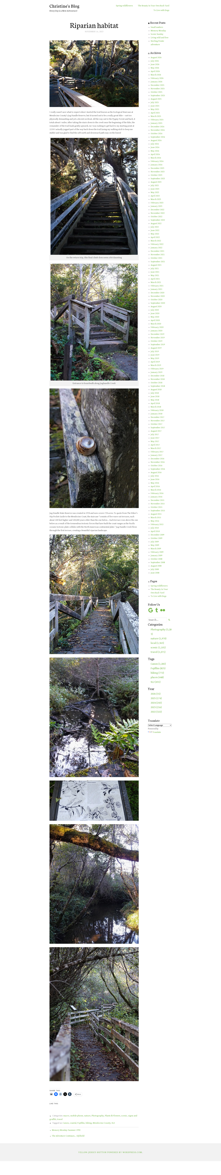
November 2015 (158, 504)
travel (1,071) (158, 652)
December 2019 (157, 334)
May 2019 (155, 358)
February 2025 (157, 120)
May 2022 (155, 234)
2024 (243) (156, 702)
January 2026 (156, 82)
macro (66, 1115)
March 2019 (156, 365)
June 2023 (155, 189)
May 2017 (155, 441)
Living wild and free (159, 37)
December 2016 (157, 458)
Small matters (157, 27)
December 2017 (157, 417)
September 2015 (158, 510)
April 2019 (155, 362)
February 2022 (157, 244)
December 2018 (157, 376)
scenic (124, 1115)
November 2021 (158, 254)
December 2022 (157, 209)
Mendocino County (102, 1123)
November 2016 (158, 462)
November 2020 (158, 296)
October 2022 (156, 216)
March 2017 (156, 448)
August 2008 (156, 566)
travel (60, 1119)
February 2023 (157, 203)
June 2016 (155, 479)
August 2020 (156, 306)
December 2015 (157, 500)
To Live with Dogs (161, 10)
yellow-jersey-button (92, 1152)
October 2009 (156, 538)
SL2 (113, 1123)
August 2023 (156, 182)
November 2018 (158, 379)
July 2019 (155, 351)
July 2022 (155, 227)
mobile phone (76, 1115)
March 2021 (156, 282)
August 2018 (156, 389)
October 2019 (156, 341)
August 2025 (156, 99)
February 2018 (157, 410)
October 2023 (156, 175)
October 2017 (156, 424)
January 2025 (156, 123)
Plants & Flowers (112, 1115)
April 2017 (155, 445)
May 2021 (155, 275)
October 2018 (156, 382)
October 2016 (156, 465)
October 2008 (156, 559)
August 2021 (156, 265)
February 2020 (157, 327)
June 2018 (155, 396)
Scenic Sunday (157, 34)
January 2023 (156, 206)
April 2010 (155, 531)
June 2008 (155, 573)
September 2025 (158, 95)
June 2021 (155, 272)
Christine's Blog (64, 6)
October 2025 (156, 92)
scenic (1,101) (158, 647)
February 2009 (157, 552)
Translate (157, 732)
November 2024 (158, 130)
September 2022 (158, 220)
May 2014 (155, 521)
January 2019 (156, 372)
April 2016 (155, 486)
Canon (66, 1123)
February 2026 (157, 78)
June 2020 (155, 313)
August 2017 (156, 431)
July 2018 (155, 393)
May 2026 (155, 68)
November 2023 (158, 171)
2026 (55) (155, 693)
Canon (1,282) (158, 663)
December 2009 (157, 535)
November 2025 (158, 88)
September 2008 (158, 562)
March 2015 (156, 517)
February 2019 (157, 369)
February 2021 (157, 286)
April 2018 (155, 403)
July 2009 (155, 542)
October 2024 (156, 133)
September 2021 (158, 261)
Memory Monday (158, 30)
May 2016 (155, 483)
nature (87, 1115)
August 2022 (156, 223)
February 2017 (157, 452)
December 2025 (157, 85)
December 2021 (157, 251)
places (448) (157, 677)
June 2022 (155, 230)
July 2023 (155, 185)
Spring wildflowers (124, 5)
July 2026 (155, 61)
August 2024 (156, 140)
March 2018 (156, 407)
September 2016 (158, 469)
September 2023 (158, 178)
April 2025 (155, 113)
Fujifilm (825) (158, 668)
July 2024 (155, 144)
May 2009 (155, 545)
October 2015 (156, 507)
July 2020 (155, 310)
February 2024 (157, 161)
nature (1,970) (158, 638)
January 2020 (156, 331)
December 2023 (157, 168)
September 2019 (158, 344)
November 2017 (158, 420)
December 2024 (157, 126)
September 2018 (158, 386)
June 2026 (155, 64)
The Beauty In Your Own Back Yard (153, 5)
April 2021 (155, 279)
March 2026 (156, 75)
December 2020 (157, 293)
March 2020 (156, 324)
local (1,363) (157, 643)
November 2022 (158, 213)
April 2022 (155, 237)
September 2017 (158, 427)
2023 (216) (156, 707)
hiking (89, 1123)
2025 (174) (156, 698)
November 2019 (158, 337)
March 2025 (156, 116)
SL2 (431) (155, 682)
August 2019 (156, 348)
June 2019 (155, 355)
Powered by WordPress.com (124, 1152)
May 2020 (155, 317)
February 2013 (157, 524)
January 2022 (156, 247)
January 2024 (156, 165)
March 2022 (156, 241)
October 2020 (156, 299)
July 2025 (155, 102)
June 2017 (155, 438)
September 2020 (158, 303)
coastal (73, 1123)
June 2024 (155, 147)
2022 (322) (156, 711)
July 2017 (155, 434)
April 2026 (155, 71)
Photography (98, 1115)
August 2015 (156, 514)
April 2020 (155, 320)
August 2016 (156, 472)
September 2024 (158, 137)
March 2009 (156, 548)
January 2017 (156, 455)
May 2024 (155, 151)
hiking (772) (157, 672)
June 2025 (155, 106)
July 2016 (155, 476)
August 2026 (156, 57)
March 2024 (156, 158)
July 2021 (155, 268)
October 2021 (156, 258)
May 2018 (155, 400)
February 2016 (157, 493)
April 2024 (155, 154)
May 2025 (155, 109)
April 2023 (155, 196)
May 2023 (155, 192)
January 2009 (156, 555)
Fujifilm (81, 1123)
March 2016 (156, 490)
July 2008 (155, 569)
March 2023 (156, 199)
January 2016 (156, 497)
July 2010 (155, 528)
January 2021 (156, 289)
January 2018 (156, 414)
